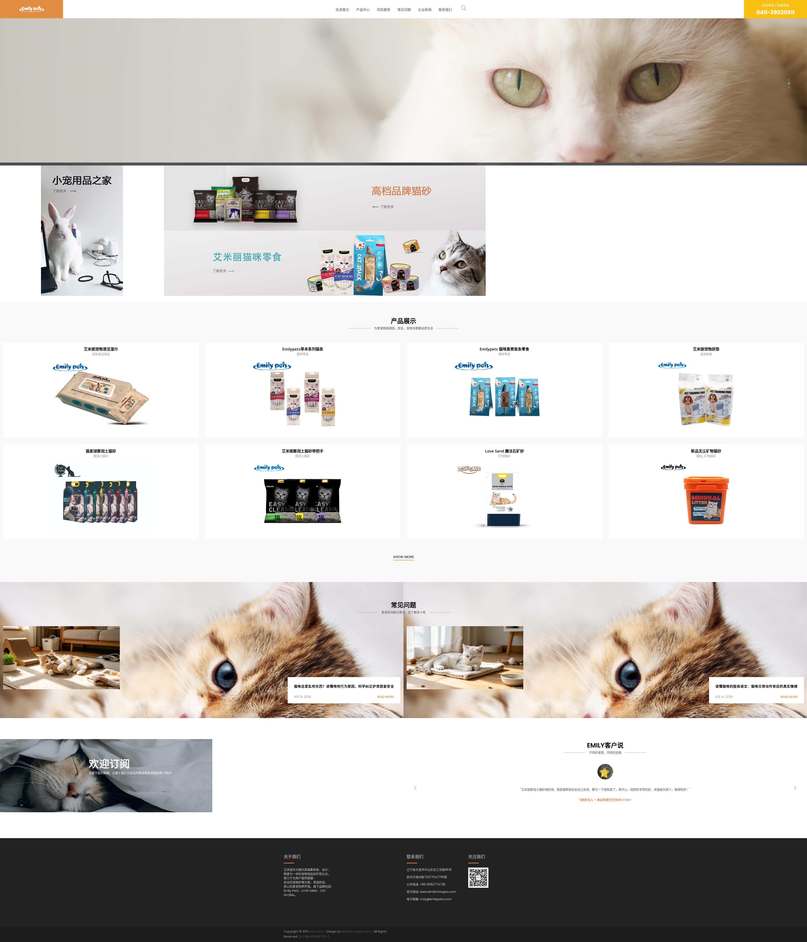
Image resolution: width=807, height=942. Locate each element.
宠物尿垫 (706, 354)
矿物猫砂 (504, 456)
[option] (605, 782)
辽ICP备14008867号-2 (313, 936)
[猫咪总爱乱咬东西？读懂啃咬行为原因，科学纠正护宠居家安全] (61, 657)
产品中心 (363, 9)
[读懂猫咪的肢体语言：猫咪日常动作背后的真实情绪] (465, 657)
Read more (385, 697)
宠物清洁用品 (101, 354)
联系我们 (445, 9)
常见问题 (404, 9)
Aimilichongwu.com (356, 931)
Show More (403, 557)
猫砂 (699, 456)
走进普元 (342, 9)
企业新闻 (424, 9)
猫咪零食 (303, 354)
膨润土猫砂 (101, 456)
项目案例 (383, 9)
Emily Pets (316, 931)
